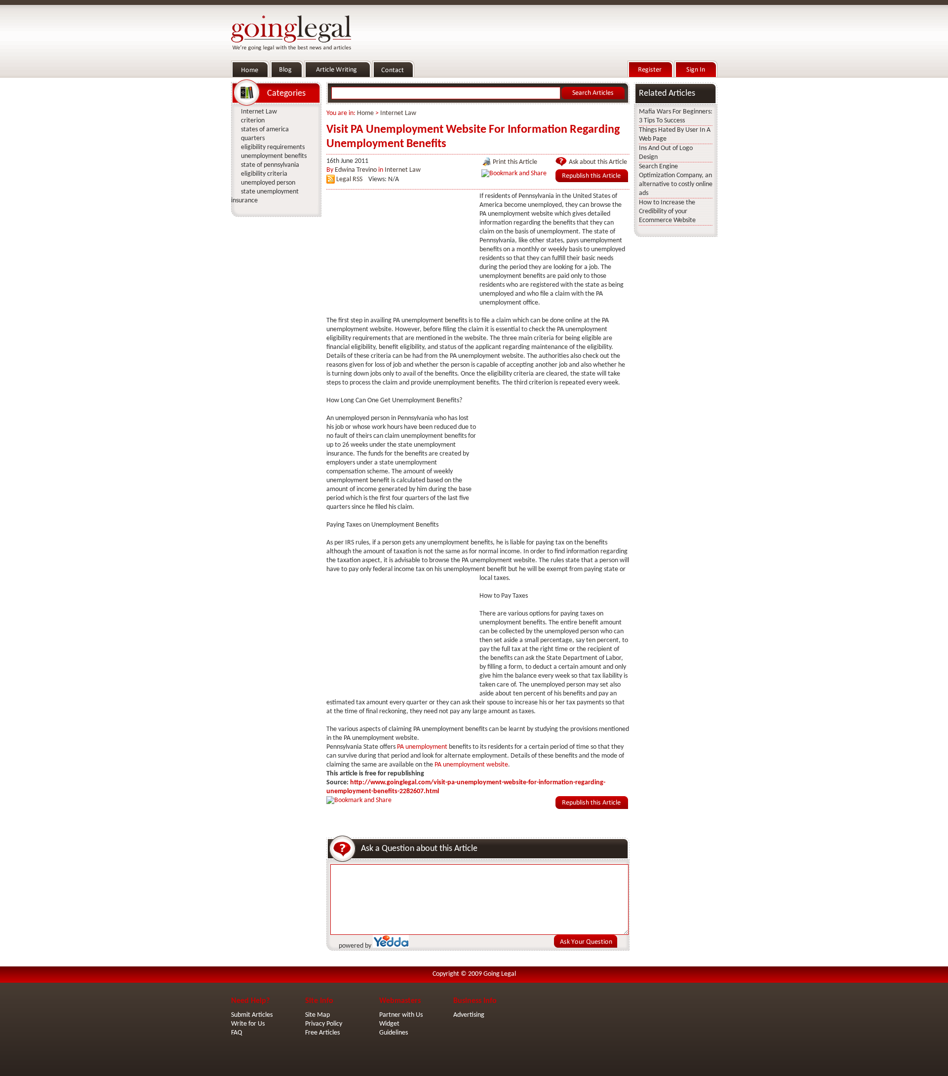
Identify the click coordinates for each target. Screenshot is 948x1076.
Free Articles (322, 1033)
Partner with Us (401, 1015)
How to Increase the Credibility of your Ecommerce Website (667, 211)
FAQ (236, 1033)
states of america (265, 129)
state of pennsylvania (270, 165)
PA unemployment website (471, 765)
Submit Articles (252, 1015)
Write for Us (248, 1024)
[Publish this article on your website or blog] (591, 180)
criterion (253, 120)
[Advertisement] (400, 253)
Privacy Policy (323, 1024)
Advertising (468, 1015)
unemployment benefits (274, 156)
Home (365, 113)
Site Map (317, 1015)
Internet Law (398, 113)
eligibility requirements (273, 147)
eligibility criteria (264, 174)
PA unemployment (422, 747)
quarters (253, 138)
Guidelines (393, 1033)
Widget (389, 1024)
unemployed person (268, 183)
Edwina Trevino (356, 170)
